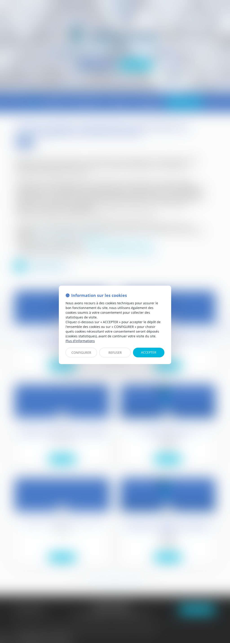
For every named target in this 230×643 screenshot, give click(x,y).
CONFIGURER (81, 352)
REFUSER (115, 352)
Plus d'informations (80, 341)
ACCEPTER (148, 352)
